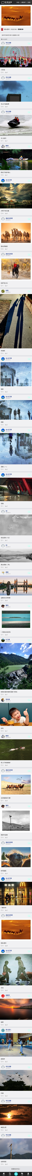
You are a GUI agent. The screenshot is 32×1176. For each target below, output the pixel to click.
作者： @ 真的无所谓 (26, 26)
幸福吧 (3, 351)
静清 (7, 146)
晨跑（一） (4, 467)
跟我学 (3, 1059)
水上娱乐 (3, 138)
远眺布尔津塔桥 (5, 598)
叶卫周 (8, 639)
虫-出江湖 (9, 180)
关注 (29, 43)
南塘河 (8, 995)
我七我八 (8, 1030)
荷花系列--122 (5, 538)
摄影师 (23, 2)
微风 (7, 605)
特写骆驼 (3, 871)
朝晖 (2, 1022)
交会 (2, 988)
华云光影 (8, 43)
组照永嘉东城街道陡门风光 (9, 692)
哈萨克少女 (4, 283)
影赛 (29, 2)
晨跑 (2, 503)
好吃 (2, 728)
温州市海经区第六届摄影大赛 (10, 35)
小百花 (3, 70)
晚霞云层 (3, 1127)
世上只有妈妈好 (5, 762)
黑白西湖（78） (6, 565)
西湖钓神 (20, 29)
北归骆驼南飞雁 (5, 798)
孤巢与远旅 (4, 835)
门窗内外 (3, 907)
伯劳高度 (3, 1161)
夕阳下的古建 (5, 211)
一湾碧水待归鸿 (5, 632)
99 (6, 511)
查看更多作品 (15, 1169)
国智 (7, 572)
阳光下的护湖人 (5, 172)
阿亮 (7, 290)
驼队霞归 (7, 29)
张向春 (8, 699)
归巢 (2, 1093)
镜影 (2, 389)
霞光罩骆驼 (4, 246)
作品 (18, 2)
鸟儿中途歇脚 (5, 104)
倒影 (2, 422)
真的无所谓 (9, 218)
